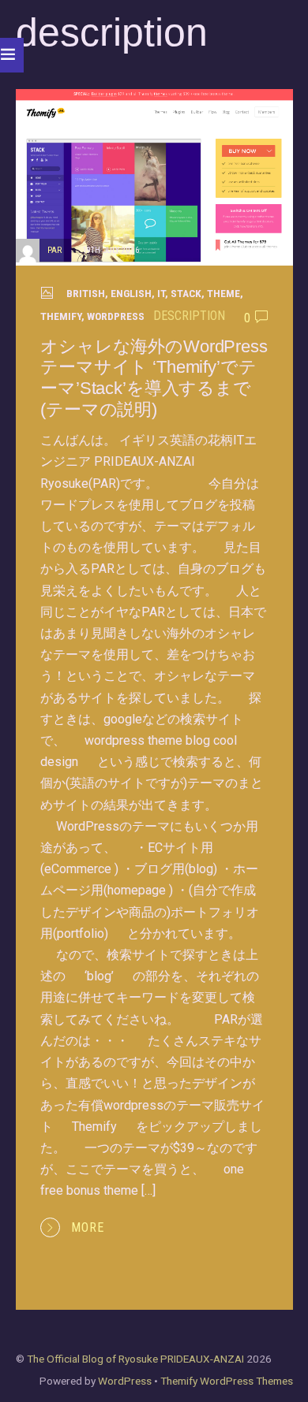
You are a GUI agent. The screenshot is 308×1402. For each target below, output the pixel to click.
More (87, 1227)
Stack (186, 293)
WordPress (116, 316)
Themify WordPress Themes (226, 1380)
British (85, 293)
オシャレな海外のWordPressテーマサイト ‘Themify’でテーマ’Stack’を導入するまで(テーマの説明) (154, 378)
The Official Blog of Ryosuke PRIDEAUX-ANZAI (135, 1358)
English (131, 293)
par (54, 250)
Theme (223, 293)
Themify (60, 316)
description (189, 315)
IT (161, 293)
